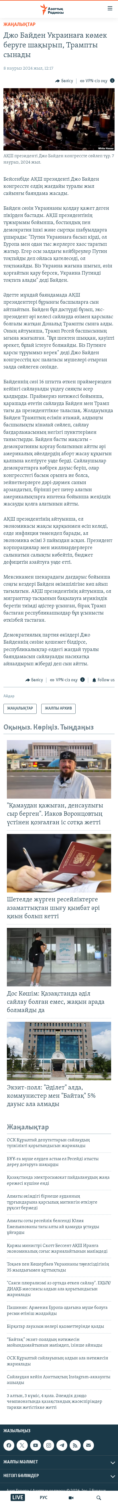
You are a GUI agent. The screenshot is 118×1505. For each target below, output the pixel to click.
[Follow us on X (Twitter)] (22, 1445)
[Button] (64, 81)
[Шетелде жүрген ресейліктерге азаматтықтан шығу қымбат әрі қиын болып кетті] (59, 863)
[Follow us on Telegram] (61, 1445)
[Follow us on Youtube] (35, 1445)
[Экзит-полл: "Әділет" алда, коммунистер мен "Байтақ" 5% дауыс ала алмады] (59, 1051)
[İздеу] (98, 1498)
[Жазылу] (88, 1445)
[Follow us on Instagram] (48, 1445)
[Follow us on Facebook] (8, 1445)
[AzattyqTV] (71, 1498)
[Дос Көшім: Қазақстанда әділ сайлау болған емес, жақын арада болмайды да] (59, 957)
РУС (44, 1498)
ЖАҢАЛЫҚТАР (19, 24)
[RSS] (75, 1445)
